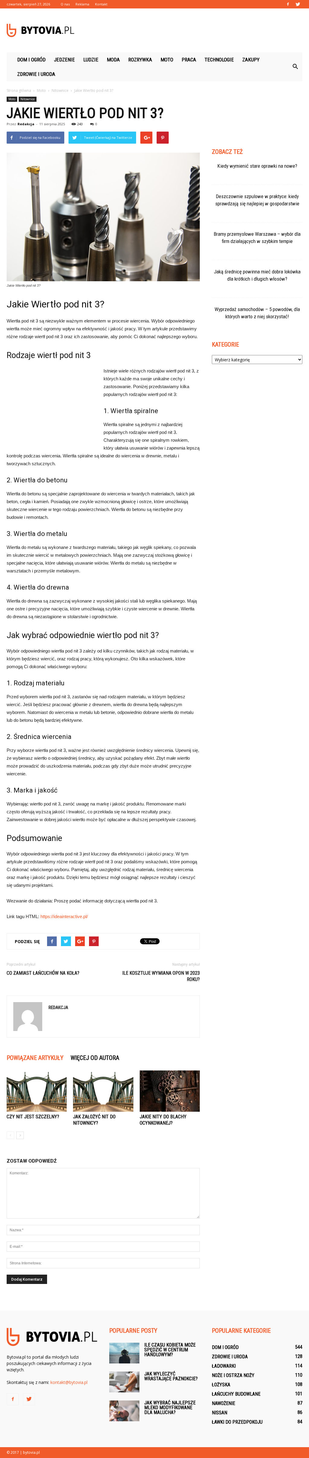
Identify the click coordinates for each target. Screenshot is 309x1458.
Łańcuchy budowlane (236, 1394)
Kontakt (101, 4)
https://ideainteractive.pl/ (64, 916)
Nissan (219, 1413)
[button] (295, 67)
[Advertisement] (192, 30)
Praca (189, 60)
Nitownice (28, 99)
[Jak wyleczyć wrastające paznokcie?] (124, 1382)
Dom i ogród (31, 60)
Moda (113, 60)
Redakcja (26, 124)
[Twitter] (297, 4)
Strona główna (19, 90)
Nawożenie (223, 1403)
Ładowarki (224, 1366)
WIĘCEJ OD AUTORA (95, 1057)
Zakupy (251, 60)
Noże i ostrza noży (233, 1375)
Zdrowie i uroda (36, 74)
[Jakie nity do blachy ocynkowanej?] (170, 1091)
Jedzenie (64, 60)
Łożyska (221, 1385)
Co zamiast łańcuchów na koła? (43, 973)
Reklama (82, 4)
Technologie (219, 60)
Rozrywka (140, 60)
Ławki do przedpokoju (237, 1422)
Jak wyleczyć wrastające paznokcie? (171, 1376)
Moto (167, 60)
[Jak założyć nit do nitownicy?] (103, 1091)
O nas (65, 4)
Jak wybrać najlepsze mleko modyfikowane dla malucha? (170, 1407)
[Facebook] (287, 4)
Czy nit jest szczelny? (33, 1117)
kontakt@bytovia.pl (69, 1382)
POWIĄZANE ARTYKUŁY (35, 1057)
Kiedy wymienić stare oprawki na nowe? (257, 166)
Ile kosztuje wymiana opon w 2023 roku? (161, 976)
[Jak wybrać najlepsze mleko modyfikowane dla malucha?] (124, 1410)
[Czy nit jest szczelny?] (37, 1091)
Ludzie (90, 60)
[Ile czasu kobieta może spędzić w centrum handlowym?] (124, 1353)
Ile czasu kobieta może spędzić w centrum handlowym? (170, 1349)
